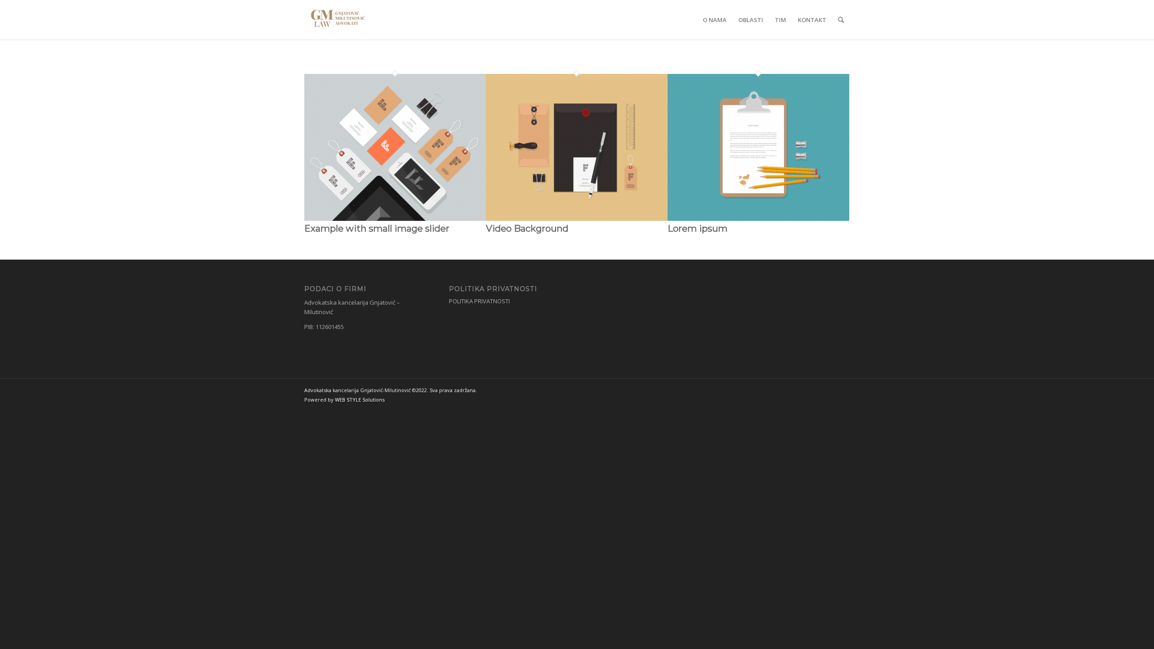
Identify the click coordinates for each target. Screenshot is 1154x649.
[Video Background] (577, 219)
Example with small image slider (376, 228)
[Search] (841, 20)
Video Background (527, 228)
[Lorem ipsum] (758, 219)
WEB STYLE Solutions (360, 399)
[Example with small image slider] (395, 219)
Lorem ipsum (698, 228)
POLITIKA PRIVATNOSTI (479, 301)
